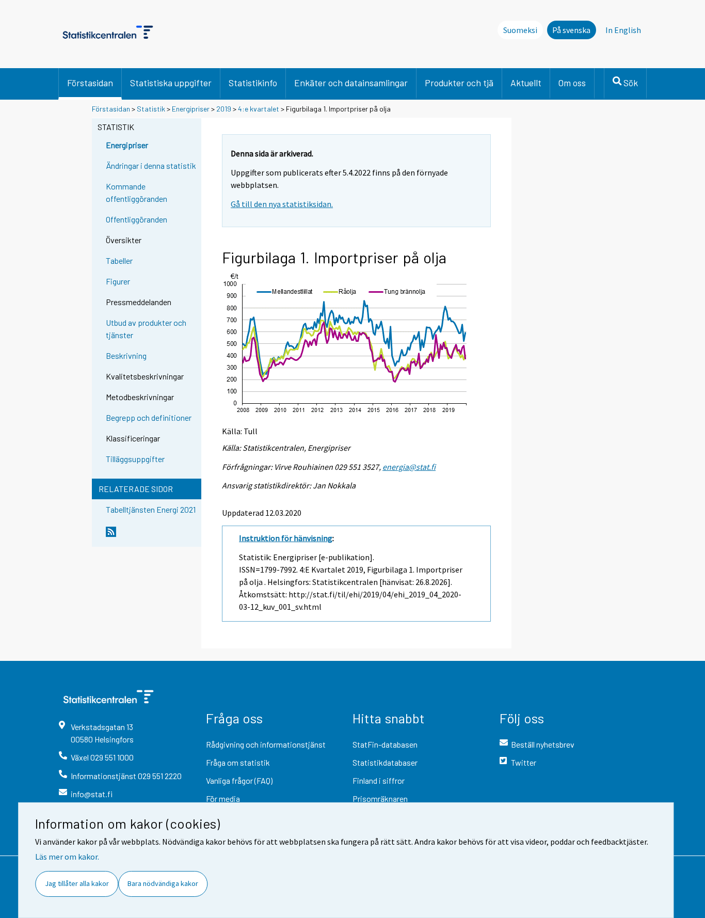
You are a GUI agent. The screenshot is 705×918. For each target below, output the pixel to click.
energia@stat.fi (409, 467)
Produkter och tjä (459, 82)
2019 (223, 108)
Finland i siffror (378, 780)
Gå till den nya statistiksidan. (282, 204)
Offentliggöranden (136, 219)
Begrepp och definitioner (148, 417)
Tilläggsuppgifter (135, 459)
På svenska (571, 30)
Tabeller (119, 260)
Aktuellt (525, 82)
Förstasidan (90, 82)
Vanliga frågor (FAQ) (239, 780)
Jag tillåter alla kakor (77, 883)
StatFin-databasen (385, 744)
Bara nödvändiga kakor (162, 883)
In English (623, 30)
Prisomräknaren (380, 798)
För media (223, 798)
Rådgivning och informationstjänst (266, 744)
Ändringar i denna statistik (151, 165)
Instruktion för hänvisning (285, 538)
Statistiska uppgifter (171, 82)
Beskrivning (126, 355)
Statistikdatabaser (385, 762)
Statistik (151, 108)
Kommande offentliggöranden (136, 192)
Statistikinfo (253, 82)
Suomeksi (520, 30)
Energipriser (191, 108)
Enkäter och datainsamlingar (351, 82)
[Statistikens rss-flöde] (151, 536)
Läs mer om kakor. (67, 856)
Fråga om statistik (238, 762)
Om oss (572, 82)
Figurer (118, 281)
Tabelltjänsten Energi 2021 (151, 509)
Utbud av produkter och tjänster (146, 329)
